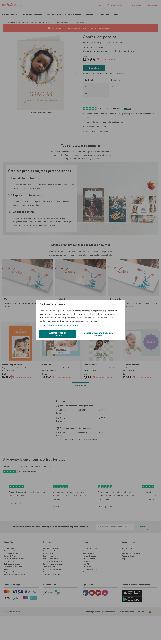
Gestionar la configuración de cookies (98, 334)
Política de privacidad (68, 325)
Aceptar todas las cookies (57, 334)
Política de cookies (48, 325)
